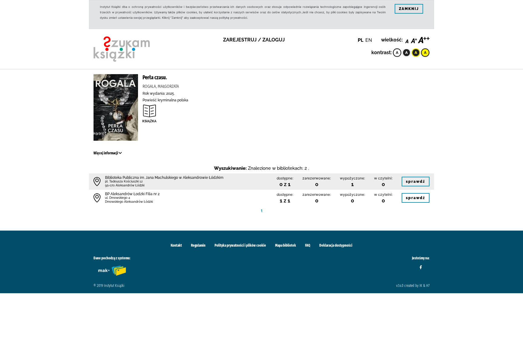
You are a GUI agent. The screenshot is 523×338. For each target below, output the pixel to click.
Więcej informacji (106, 153)
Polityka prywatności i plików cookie (240, 245)
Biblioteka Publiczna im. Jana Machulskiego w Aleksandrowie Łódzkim (164, 178)
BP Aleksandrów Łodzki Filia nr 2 (132, 194)
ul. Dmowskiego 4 (117, 197)
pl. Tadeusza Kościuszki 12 (124, 181)
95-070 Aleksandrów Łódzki (124, 185)
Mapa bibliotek (285, 245)
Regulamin (198, 245)
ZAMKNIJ (409, 9)
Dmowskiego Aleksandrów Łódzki (129, 201)
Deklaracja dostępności (335, 245)
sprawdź (415, 181)
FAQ (307, 245)
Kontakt (176, 245)
